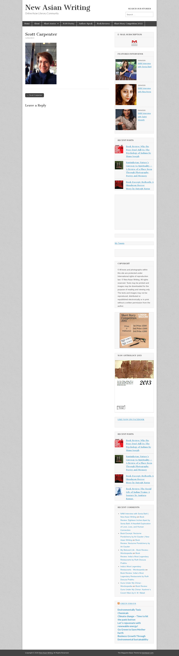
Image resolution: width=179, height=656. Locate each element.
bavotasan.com (147, 653)
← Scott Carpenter (34, 95)
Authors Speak (86, 23)
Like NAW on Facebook (131, 419)
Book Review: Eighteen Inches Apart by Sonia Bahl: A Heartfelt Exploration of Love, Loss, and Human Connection (135, 523)
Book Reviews (103, 23)
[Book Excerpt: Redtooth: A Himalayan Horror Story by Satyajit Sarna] (119, 185)
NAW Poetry (69, 23)
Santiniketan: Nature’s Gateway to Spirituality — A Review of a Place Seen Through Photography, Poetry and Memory (139, 169)
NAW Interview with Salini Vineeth (144, 116)
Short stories (50, 23)
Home (27, 23)
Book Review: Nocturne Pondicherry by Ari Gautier (135, 543)
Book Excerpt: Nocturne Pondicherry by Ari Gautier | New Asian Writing (134, 536)
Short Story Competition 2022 (128, 23)
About (37, 23)
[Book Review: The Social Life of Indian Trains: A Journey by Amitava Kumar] (119, 492)
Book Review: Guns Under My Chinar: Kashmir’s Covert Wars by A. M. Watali (135, 589)
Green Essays (128, 603)
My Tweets (119, 243)
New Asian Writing (57, 7)
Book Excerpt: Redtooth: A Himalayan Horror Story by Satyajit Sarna (140, 185)
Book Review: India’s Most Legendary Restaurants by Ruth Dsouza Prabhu (134, 576)
